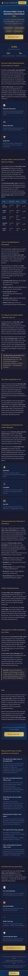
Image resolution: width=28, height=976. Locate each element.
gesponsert (16, 965)
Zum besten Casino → (14, 37)
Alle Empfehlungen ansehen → (14, 948)
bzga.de (14, 962)
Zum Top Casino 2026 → (14, 734)
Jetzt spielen (22, 2)
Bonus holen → (14, 973)
